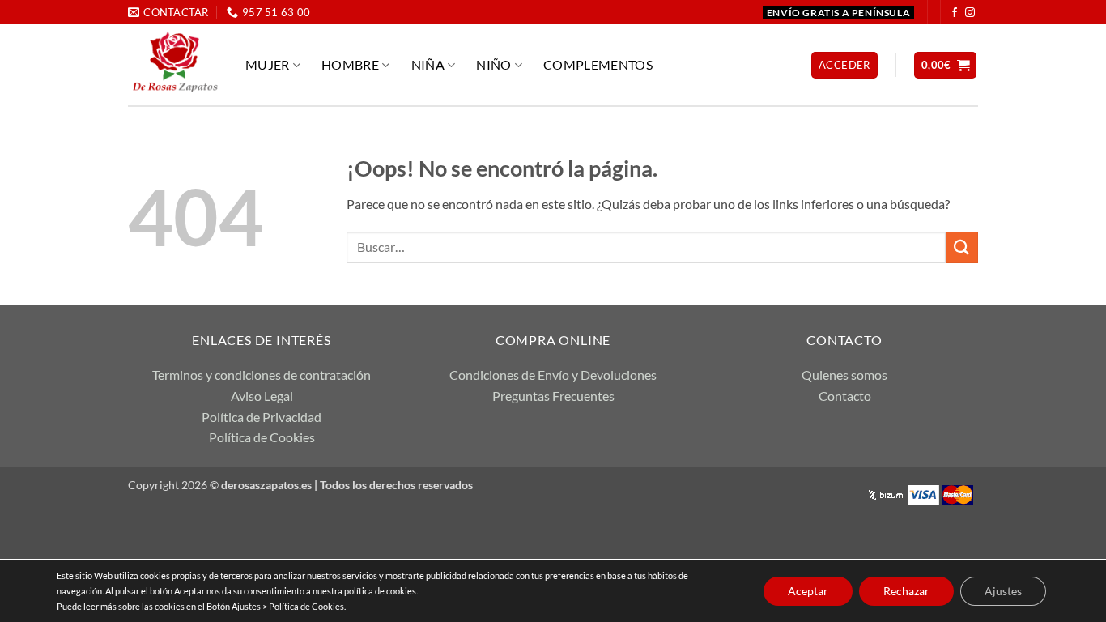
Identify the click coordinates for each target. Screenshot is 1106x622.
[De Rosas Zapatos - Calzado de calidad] (174, 61)
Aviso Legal (262, 395)
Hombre (350, 64)
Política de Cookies (262, 437)
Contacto (845, 395)
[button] (844, 65)
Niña (428, 64)
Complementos (598, 64)
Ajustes (1003, 591)
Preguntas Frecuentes (553, 395)
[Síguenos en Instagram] (970, 13)
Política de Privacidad (261, 416)
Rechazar (906, 591)
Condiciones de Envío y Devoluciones (553, 374)
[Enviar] (962, 247)
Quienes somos (844, 374)
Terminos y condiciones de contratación (261, 374)
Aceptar (808, 591)
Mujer (267, 64)
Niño (493, 64)
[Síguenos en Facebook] (954, 13)
